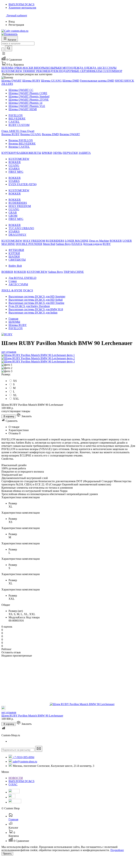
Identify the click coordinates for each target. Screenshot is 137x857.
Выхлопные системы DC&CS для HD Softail (36, 299)
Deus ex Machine (99, 240)
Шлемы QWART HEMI (23, 109)
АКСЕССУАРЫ (18, 284)
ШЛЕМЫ (14, 321)
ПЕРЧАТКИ (70, 152)
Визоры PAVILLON (21, 140)
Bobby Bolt (15, 265)
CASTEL (14, 121)
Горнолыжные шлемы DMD (97, 80)
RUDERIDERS (18, 202)
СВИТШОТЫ (17, 259)
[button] (3, 54)
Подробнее (117, 850)
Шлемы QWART (11, 80)
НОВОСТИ (16, 777)
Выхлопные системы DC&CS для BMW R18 (36, 309)
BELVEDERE (17, 118)
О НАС (13, 784)
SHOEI (119, 80)
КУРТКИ (14, 253)
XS (15, 380)
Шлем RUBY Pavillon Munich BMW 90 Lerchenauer (32, 715)
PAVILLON (16, 115)
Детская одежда (92, 243)
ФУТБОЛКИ (16, 250)
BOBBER (7, 271)
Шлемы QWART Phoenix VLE (27, 106)
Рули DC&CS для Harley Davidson (29, 306)
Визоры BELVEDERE (22, 143)
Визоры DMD (50, 134)
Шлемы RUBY (31, 80)
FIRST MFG (16, 171)
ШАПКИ (14, 256)
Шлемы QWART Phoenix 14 (25, 102)
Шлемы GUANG (51, 80)
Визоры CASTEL (19, 146)
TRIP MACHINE (74, 271)
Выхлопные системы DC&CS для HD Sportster (37, 296)
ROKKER (15, 162)
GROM (13, 215)
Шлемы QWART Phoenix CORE (28, 93)
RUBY (107, 243)
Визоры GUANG (30, 134)
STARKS (14, 168)
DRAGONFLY (17, 234)
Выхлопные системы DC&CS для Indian (33, 312)
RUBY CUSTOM (19, 124)
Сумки (13, 281)
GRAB (13, 212)
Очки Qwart (27, 131)
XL (15, 395)
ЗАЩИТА (84, 152)
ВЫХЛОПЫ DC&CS (21, 781)
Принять (7, 853)
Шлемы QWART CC (21, 89)
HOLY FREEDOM (20, 206)
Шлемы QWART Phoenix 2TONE (29, 99)
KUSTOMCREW (19, 158)
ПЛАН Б (76, 243)
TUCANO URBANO (21, 228)
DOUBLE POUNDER (29, 243)
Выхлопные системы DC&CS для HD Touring (36, 302)
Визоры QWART (70, 134)
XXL (16, 398)
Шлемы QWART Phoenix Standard (29, 96)
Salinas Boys (63, 243)
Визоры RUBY (10, 134)
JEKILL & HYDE (11, 290)
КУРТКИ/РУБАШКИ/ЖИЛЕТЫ (21, 152)
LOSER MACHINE (76, 240)
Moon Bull (49, 243)
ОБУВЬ (57, 152)
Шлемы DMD (70, 80)
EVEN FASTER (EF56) (23, 184)
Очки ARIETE (10, 131)
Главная (13, 318)
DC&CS (28, 290)
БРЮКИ (47, 152)
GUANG (14, 165)
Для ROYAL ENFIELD (22, 277)
